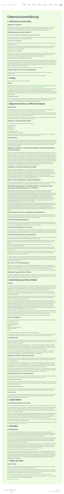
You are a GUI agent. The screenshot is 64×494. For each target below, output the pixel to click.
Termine (29, 4)
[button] (61, 1)
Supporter (39, 4)
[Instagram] (10, 491)
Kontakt (55, 4)
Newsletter (50, 4)
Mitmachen (34, 4)
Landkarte (24, 4)
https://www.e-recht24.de (14, 479)
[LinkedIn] (61, 4)
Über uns (44, 4)
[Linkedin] (11, 491)
